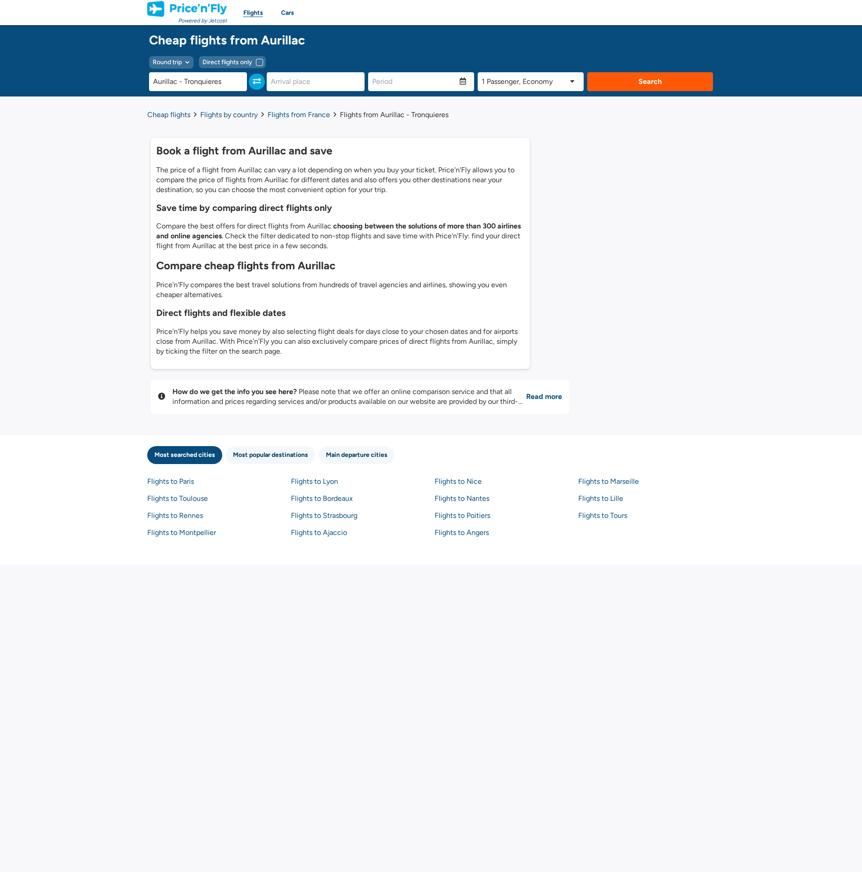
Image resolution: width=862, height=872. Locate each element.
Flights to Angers (462, 532)
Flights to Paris (170, 481)
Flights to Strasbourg (324, 515)
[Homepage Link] (187, 9)
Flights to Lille (600, 498)
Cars (287, 13)
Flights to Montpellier (181, 532)
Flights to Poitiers (462, 515)
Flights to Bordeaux (322, 498)
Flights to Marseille (608, 481)
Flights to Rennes (175, 515)
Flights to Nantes (462, 498)
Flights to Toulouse (177, 498)
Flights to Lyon (314, 481)
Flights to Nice (458, 481)
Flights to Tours (602, 515)
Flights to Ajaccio (319, 532)
